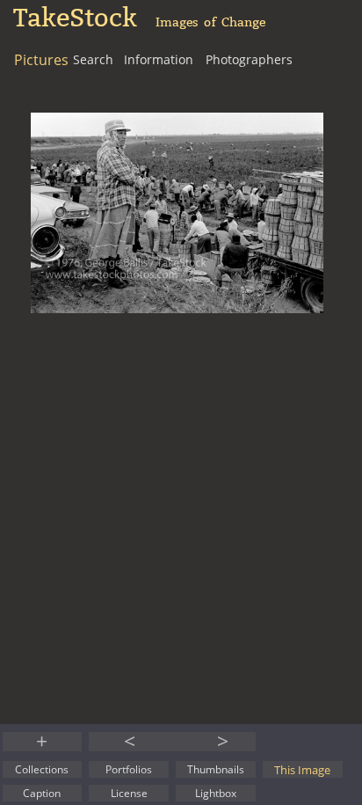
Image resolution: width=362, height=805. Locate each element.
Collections (42, 769)
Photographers (249, 59)
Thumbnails (215, 769)
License (129, 793)
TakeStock (75, 18)
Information (158, 59)
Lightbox (215, 793)
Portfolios (128, 769)
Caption (42, 793)
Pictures (41, 60)
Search (93, 59)
